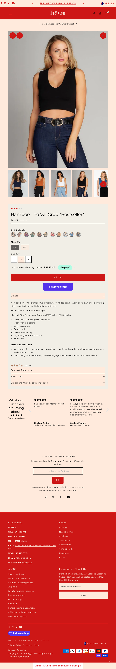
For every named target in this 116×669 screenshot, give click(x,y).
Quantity (15, 254)
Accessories (65, 544)
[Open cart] (106, 13)
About (62, 557)
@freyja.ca (27, 562)
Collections (64, 540)
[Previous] (33, 3)
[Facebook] (1, 3)
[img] (16, 415)
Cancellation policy (31, 645)
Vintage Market (66, 549)
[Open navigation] (10, 13)
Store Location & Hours (19, 578)
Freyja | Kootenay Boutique (39, 653)
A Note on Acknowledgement (22, 612)
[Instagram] (5, 3)
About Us (12, 603)
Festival (63, 527)
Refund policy (14, 640)
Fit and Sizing (15, 599)
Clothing (63, 536)
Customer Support (17, 574)
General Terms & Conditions (21, 608)
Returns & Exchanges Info (20, 582)
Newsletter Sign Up (17, 616)
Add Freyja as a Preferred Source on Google (58, 665)
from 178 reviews (16, 418)
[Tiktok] (8, 3)
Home (42, 24)
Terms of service (42, 640)
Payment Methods (17, 595)
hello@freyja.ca (23, 558)
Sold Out (58, 277)
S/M (16, 248)
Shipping (12, 586)
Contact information (17, 650)
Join (58, 480)
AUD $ (108, 3)
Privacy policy (27, 640)
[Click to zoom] (103, 35)
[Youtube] (13, 3)
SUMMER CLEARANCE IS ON (58, 3)
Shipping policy (14, 645)
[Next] (83, 3)
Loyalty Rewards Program (21, 591)
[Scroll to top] (110, 661)
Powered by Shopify (19, 656)
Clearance (64, 553)
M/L (26, 248)
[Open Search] (94, 13)
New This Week (66, 532)
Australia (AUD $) (95, 643)
